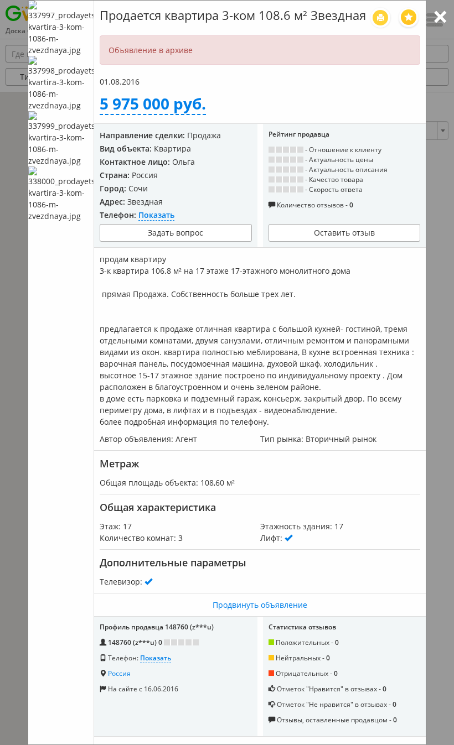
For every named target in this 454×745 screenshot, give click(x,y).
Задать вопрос (175, 232)
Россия (119, 673)
